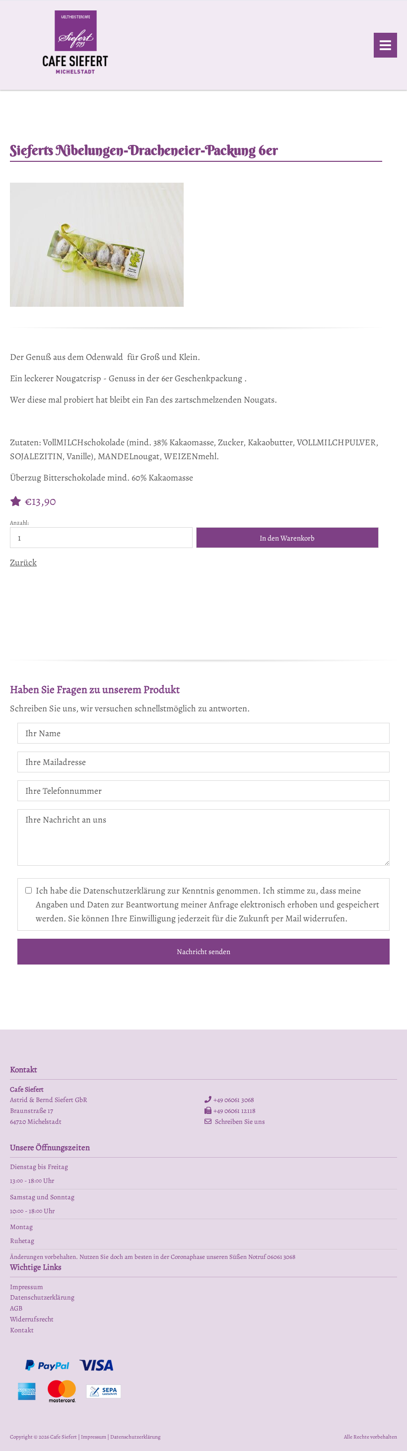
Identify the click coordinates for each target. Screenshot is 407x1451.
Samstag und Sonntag (42, 1197)
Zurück (23, 562)
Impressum (93, 1437)
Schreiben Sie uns (240, 1121)
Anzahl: (19, 523)
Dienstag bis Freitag (39, 1167)
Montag (21, 1227)
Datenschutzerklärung (135, 1437)
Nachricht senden (203, 952)
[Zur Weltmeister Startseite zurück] (75, 77)
